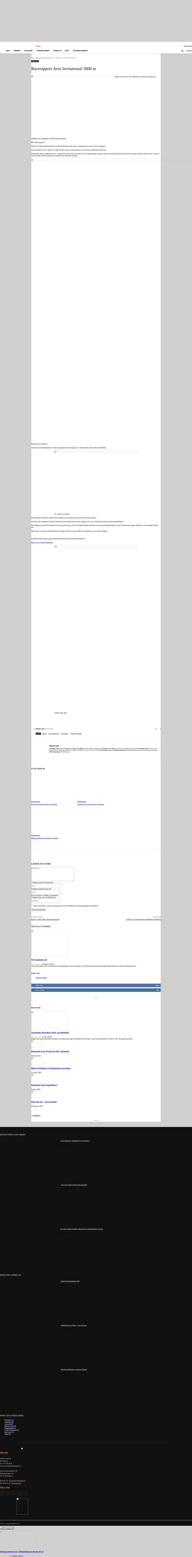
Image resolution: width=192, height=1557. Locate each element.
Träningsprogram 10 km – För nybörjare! (74, 1325)
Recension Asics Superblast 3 (44, 1085)
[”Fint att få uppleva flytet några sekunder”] (29, 1202)
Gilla (157, 985)
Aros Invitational (54, 733)
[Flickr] (13, 1493)
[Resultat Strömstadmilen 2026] (29, 1299)
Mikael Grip (4, 1556)
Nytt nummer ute (39, 960)
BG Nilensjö (35, 964)
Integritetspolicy (16, 1483)
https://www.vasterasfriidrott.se (42, 542)
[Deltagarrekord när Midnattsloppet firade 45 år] (18, 1547)
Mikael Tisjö (47, 58)
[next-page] (36, 843)
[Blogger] (2, 1493)
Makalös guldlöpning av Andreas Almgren (74, 1369)
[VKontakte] (25, 1493)
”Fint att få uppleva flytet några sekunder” (74, 1185)
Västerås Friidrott (76, 733)
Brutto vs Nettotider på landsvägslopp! (45, 920)
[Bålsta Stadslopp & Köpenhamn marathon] (53, 821)
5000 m (44, 733)
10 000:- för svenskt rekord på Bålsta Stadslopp (143, 920)
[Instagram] (50, 755)
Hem (32, 58)
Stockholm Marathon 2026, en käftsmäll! (44, 804)
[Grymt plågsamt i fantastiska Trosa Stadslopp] (29, 1158)
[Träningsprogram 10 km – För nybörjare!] (29, 1343)
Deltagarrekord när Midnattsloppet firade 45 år (22, 1551)
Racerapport (64, 733)
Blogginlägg (39, 58)
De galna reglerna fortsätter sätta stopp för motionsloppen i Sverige (82, 1229)
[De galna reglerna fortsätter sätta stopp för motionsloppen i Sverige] (29, 1247)
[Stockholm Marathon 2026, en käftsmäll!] (53, 787)
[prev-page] (32, 843)
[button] (182, 50)
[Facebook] (8, 1493)
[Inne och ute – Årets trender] (36, 1098)
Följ (157, 990)
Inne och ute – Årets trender (44, 1102)
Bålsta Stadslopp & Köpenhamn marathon (44, 838)
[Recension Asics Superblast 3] (36, 1081)
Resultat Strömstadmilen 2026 (70, 1281)
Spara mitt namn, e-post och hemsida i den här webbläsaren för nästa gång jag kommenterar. (66, 906)
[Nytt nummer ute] (49, 955)
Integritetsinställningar (8, 1527)
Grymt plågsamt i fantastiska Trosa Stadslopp (75, 1141)
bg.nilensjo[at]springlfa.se (17, 1481)
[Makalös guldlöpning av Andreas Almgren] (29, 1387)
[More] (68, 857)
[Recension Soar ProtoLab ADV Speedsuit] (99, 787)
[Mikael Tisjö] (32, 729)
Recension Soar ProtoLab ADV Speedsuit (90, 804)
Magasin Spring (41, 978)
